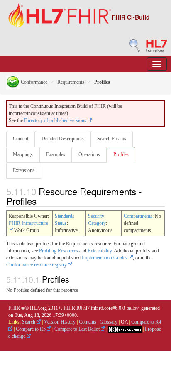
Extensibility (100, 251)
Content (20, 139)
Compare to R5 (31, 329)
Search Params (111, 139)
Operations (89, 154)
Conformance (33, 82)
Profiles (121, 154)
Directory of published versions (56, 120)
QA (124, 322)
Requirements (70, 82)
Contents (87, 322)
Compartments (138, 216)
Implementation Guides (105, 258)
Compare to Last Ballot (77, 329)
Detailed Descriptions (63, 139)
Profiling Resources (58, 251)
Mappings (23, 154)
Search (29, 322)
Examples (55, 154)
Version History (60, 322)
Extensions (23, 170)
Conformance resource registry (37, 265)
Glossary (108, 322)
